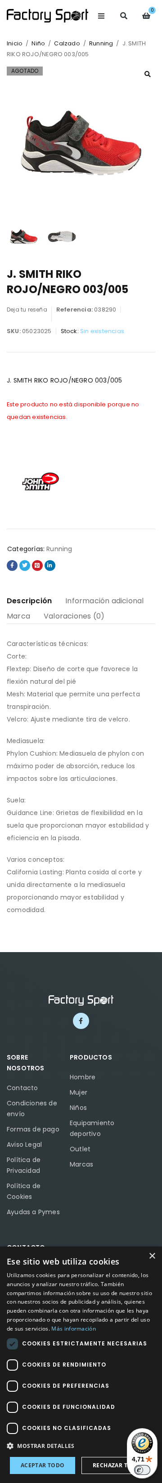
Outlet (80, 1149)
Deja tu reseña (27, 309)
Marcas (81, 1164)
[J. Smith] (40, 481)
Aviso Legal (24, 1144)
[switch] (142, 1470)
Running (101, 43)
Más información (73, 1328)
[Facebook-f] (81, 1021)
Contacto (22, 1087)
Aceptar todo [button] (43, 1465)
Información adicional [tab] (104, 601)
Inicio (14, 43)
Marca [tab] (18, 616)
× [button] (151, 1256)
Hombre (82, 1077)
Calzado (67, 43)
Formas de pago (33, 1129)
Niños (78, 1107)
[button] (147, 74)
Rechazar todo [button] (117, 1465)
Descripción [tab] (29, 601)
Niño (38, 43)
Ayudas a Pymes (33, 1211)
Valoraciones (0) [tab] (74, 616)
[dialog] (81, 1365)
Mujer (78, 1092)
